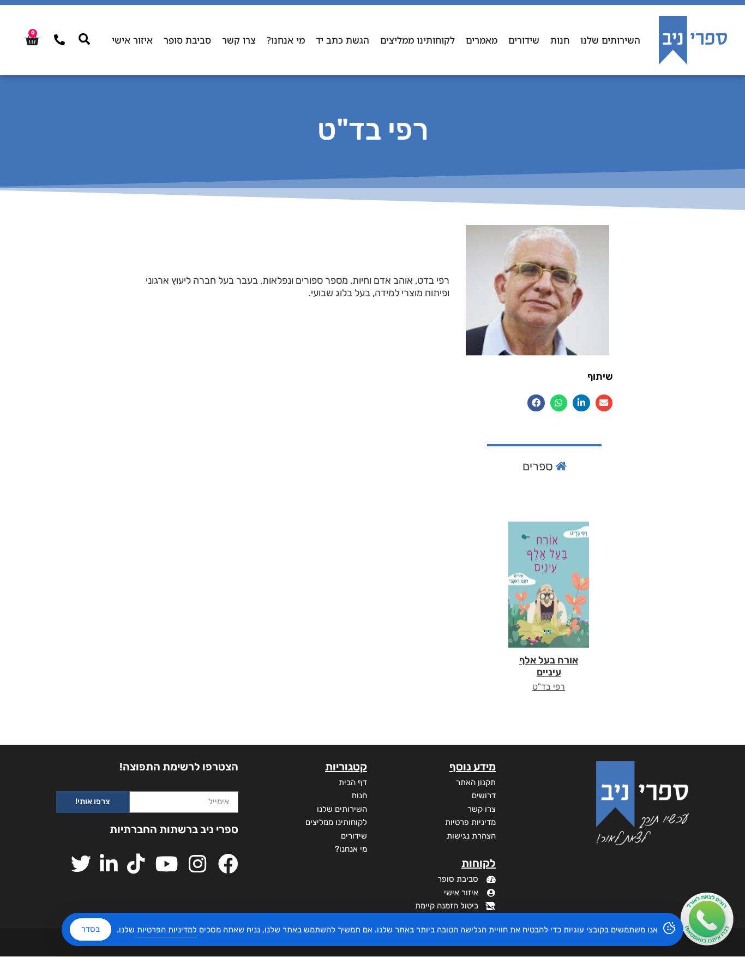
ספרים (539, 466)
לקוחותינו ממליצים (417, 40)
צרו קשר (239, 40)
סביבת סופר (187, 40)
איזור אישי (132, 40)
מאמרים (481, 40)
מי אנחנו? (286, 40)
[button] (604, 403)
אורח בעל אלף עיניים (548, 666)
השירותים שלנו (610, 40)
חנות (559, 40)
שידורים (523, 40)
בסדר (90, 929)
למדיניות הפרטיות (167, 930)
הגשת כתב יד (342, 40)
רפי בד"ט (548, 686)
